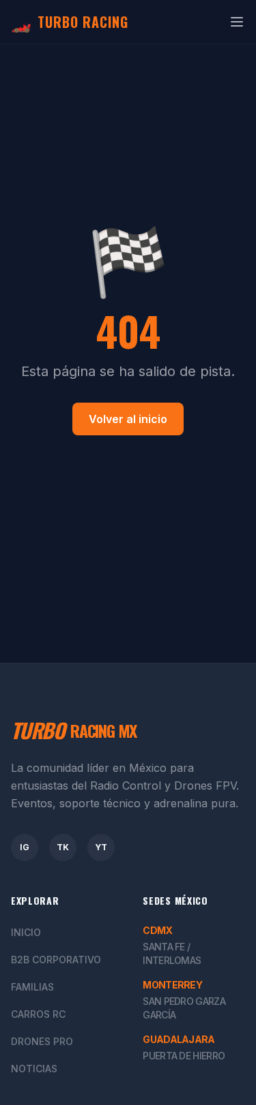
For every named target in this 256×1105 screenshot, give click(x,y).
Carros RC (38, 1014)
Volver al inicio (128, 419)
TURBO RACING (69, 22)
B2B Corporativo (56, 959)
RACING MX (74, 730)
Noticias (34, 1068)
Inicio (26, 932)
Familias (32, 987)
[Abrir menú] (237, 22)
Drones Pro (42, 1041)
